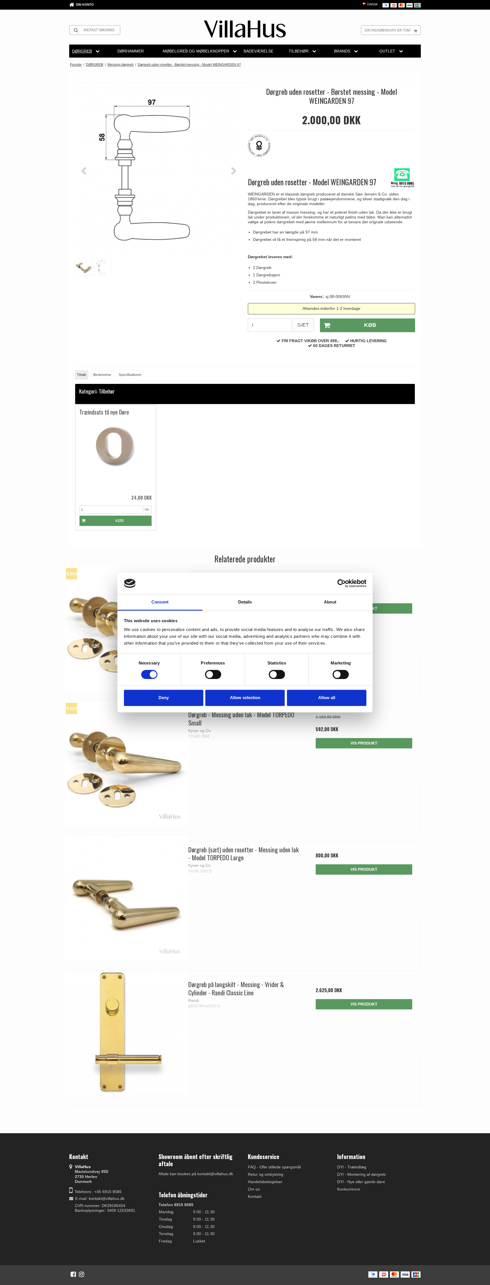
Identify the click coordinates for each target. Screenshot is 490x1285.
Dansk (372, 4)
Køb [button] (370, 325)
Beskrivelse (102, 375)
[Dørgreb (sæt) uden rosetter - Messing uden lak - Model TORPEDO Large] (126, 898)
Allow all (326, 697)
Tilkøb (81, 375)
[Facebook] (73, 1274)
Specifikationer (130, 375)
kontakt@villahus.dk (106, 1198)
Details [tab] (245, 602)
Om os (254, 1189)
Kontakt (254, 1196)
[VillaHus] (245, 28)
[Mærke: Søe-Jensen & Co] (262, 148)
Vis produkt (363, 743)
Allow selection (245, 697)
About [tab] (330, 602)
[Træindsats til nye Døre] (115, 455)
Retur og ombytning (265, 1174)
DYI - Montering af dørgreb (361, 1174)
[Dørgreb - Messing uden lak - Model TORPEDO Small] (126, 763)
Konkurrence (348, 1189)
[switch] (213, 674)
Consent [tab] (159, 602)
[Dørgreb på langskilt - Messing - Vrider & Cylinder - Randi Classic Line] (126, 1033)
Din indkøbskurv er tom (387, 30)
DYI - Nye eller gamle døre (361, 1181)
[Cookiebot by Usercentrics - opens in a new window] (341, 583)
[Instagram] (81, 1274)
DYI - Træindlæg (351, 1167)
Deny (164, 697)
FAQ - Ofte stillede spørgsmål (274, 1167)
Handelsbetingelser (265, 1181)
